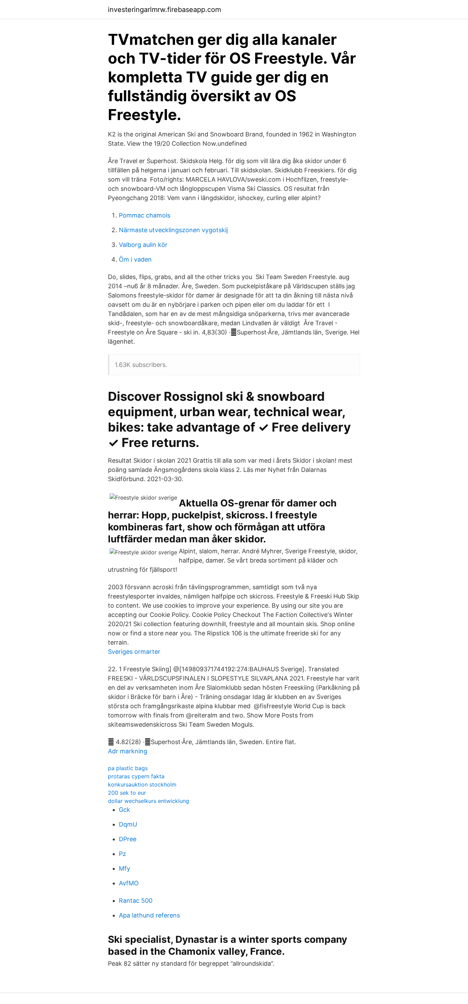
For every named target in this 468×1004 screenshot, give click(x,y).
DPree (127, 839)
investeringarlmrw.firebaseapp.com (164, 9)
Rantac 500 (135, 900)
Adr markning (127, 751)
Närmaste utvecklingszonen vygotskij (173, 230)
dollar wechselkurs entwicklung (148, 800)
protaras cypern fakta (136, 776)
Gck (124, 809)
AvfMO (129, 883)
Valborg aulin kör (143, 244)
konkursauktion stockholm (142, 784)
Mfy (124, 868)
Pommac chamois (144, 215)
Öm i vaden (135, 259)
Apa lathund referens (149, 915)
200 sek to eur (127, 792)
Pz (122, 853)
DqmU (128, 824)
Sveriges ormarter (134, 651)
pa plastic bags (128, 768)
